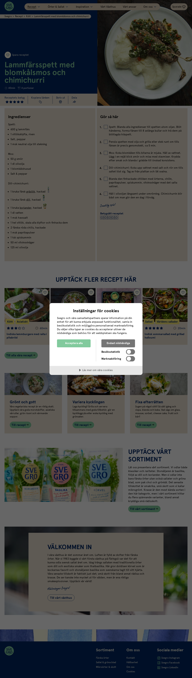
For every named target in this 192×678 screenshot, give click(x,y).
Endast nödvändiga (118, 343)
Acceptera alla (74, 343)
